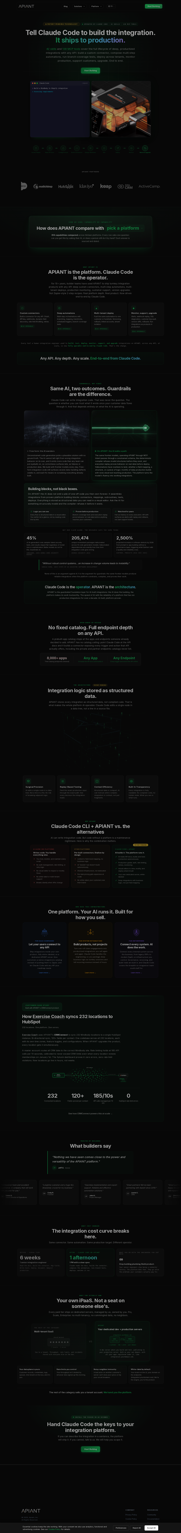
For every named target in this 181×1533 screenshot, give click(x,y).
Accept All (151, 1528)
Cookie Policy (55, 1529)
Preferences (121, 1528)
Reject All (137, 1528)
